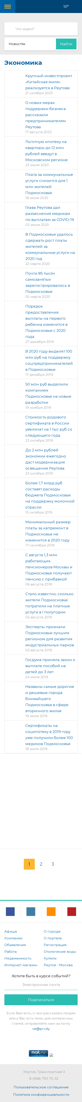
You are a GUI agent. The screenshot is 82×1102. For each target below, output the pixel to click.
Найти (66, 44)
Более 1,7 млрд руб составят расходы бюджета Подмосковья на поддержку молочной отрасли (50, 495)
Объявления (15, 945)
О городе (52, 931)
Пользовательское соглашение (41, 1087)
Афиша (10, 931)
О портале (53, 938)
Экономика (23, 62)
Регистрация (55, 945)
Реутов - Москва (58, 965)
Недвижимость (17, 958)
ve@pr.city (41, 1029)
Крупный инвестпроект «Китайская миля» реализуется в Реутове (48, 82)
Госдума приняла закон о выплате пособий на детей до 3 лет (50, 666)
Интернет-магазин (20, 965)
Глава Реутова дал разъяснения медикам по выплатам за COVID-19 (49, 213)
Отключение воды (60, 952)
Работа (10, 952)
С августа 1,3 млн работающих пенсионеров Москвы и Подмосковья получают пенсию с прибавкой (48, 567)
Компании (13, 938)
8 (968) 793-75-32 (43, 1078)
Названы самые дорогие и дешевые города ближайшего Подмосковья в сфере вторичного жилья (49, 698)
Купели (50, 958)
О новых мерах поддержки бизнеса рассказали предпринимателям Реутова (45, 114)
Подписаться (41, 1000)
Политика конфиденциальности (41, 1094)
